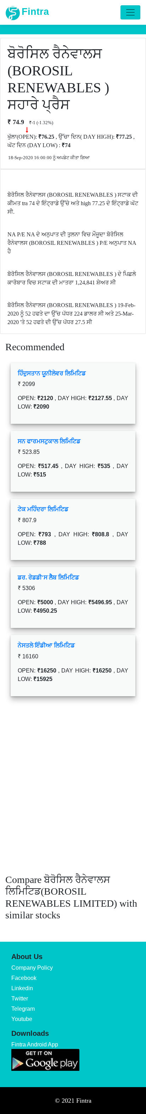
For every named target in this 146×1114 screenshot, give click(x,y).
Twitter (19, 998)
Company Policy (32, 968)
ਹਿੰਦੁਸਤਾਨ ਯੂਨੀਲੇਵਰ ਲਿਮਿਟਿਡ (52, 373)
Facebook (23, 978)
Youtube (21, 1019)
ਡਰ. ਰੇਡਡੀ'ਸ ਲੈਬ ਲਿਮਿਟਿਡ (48, 577)
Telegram (23, 1009)
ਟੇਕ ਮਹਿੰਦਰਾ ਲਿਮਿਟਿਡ (43, 509)
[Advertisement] (73, 790)
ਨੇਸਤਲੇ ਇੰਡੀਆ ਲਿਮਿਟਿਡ (46, 645)
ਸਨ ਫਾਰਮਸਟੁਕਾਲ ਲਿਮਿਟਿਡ (49, 441)
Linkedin (22, 988)
